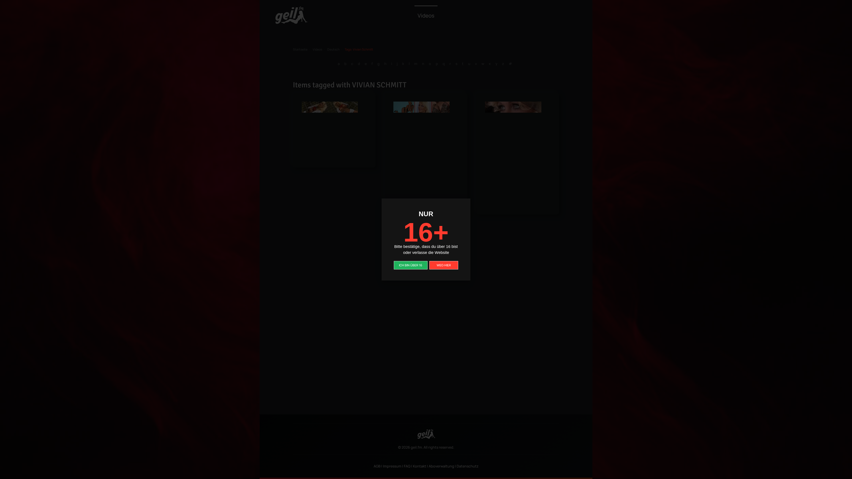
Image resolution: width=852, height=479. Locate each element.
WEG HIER (444, 265)
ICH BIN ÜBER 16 (410, 265)
